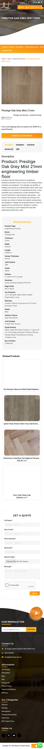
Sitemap (5, 693)
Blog (3, 676)
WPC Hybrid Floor (8, 721)
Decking (11, 47)
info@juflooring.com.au (13, 657)
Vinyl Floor (5, 718)
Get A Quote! (36, 7)
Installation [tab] (20, 145)
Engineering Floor (19, 59)
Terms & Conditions (9, 689)
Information (6, 673)
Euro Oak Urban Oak (22, 495)
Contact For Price (22, 136)
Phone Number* (10, 539)
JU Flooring (6, 669)
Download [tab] (30, 145)
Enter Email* (8, 530)
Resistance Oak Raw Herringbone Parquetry (22, 458)
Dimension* (8, 548)
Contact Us (5, 683)
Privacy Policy (7, 686)
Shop (9, 59)
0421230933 (19, 2)
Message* (8, 567)
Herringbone (19, 47)
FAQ (3, 679)
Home (4, 59)
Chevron (5, 47)
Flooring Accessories (32, 47)
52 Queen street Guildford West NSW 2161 (20, 649)
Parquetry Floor (7, 50)
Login (28, 7)
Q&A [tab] (17, 149)
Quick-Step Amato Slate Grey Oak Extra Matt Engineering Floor (22, 424)
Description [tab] (9, 145)
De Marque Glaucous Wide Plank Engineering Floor (22, 389)
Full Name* (8, 520)
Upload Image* (9, 557)
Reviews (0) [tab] (9, 149)
